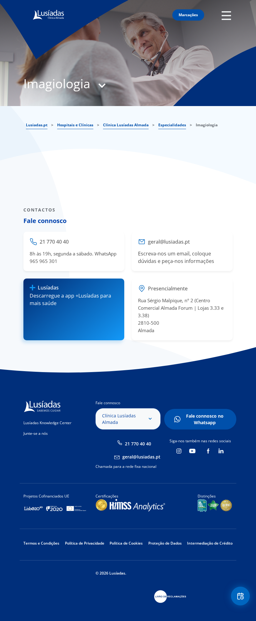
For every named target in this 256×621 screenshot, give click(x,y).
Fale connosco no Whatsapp (205, 419)
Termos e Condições (41, 543)
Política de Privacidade (84, 543)
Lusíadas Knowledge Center (47, 422)
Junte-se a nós (35, 433)
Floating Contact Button (241, 596)
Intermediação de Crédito (210, 543)
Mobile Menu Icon (228, 15)
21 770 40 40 (138, 444)
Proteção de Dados (165, 543)
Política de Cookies (126, 543)
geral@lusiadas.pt (141, 457)
